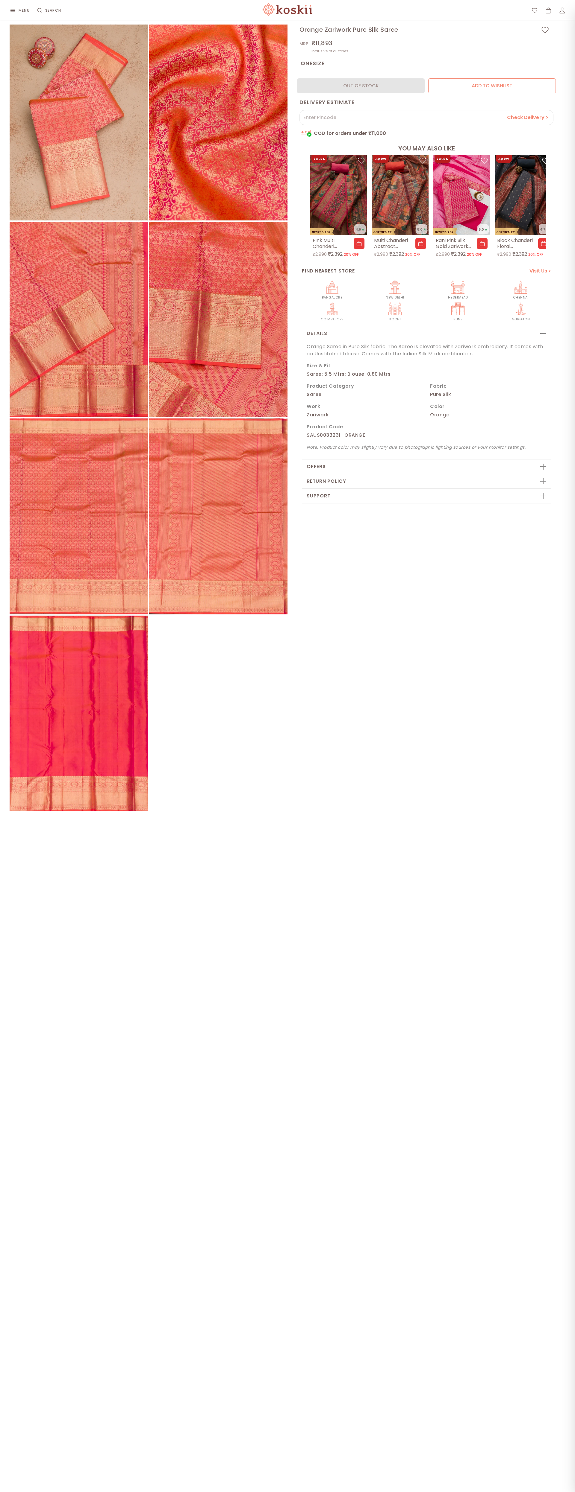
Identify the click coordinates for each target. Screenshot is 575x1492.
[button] (359, 243)
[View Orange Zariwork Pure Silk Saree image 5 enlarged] (79, 516)
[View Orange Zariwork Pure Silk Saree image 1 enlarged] (79, 122)
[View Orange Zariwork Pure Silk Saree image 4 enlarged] (218, 320)
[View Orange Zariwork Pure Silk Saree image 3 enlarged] (79, 320)
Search (53, 10)
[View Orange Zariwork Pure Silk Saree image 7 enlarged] (79, 714)
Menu (24, 10)
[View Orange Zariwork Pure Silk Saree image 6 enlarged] (218, 516)
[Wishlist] (534, 10)
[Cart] (548, 10)
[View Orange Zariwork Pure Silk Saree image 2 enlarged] (218, 122)
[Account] (562, 10)
